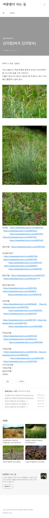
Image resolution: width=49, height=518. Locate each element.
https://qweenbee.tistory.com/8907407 (28, 275)
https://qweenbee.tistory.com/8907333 (28, 247)
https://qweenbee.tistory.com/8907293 (19, 320)
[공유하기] (10, 381)
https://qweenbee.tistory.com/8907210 (25, 263)
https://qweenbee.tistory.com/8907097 (26, 234)
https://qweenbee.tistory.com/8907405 (20, 336)
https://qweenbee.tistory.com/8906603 (20, 304)
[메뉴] (44, 4)
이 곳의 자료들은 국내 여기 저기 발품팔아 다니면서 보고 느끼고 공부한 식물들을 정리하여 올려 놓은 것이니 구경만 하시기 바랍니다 (19, 480)
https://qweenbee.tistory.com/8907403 (26, 240)
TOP (44, 511)
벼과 (15, 391)
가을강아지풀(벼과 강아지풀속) (16, 404)
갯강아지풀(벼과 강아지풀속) (15, 401)
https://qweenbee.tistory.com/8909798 (25, 269)
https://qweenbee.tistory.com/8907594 (20, 288)
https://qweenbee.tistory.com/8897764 (26, 227)
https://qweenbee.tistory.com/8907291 (20, 313)
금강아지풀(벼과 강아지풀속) (15, 407)
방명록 (12, 13)
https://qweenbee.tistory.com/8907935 (20, 361)
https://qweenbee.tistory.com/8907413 (20, 339)
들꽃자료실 (8, 391)
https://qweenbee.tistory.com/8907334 (21, 352)
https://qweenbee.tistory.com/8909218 (24, 294)
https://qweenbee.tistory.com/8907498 (27, 358)
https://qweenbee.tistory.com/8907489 (26, 342)
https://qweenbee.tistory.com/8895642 (20, 231)
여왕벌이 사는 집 (14, 4)
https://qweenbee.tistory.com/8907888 (25, 326)
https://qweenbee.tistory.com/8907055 (25, 310)
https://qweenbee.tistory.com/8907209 (20, 259)
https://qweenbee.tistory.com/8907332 (20, 237)
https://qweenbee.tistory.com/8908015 (19, 291)
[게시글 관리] (13, 381)
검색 (39, 4)
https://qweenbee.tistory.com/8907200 (21, 256)
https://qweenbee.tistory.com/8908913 (20, 266)
